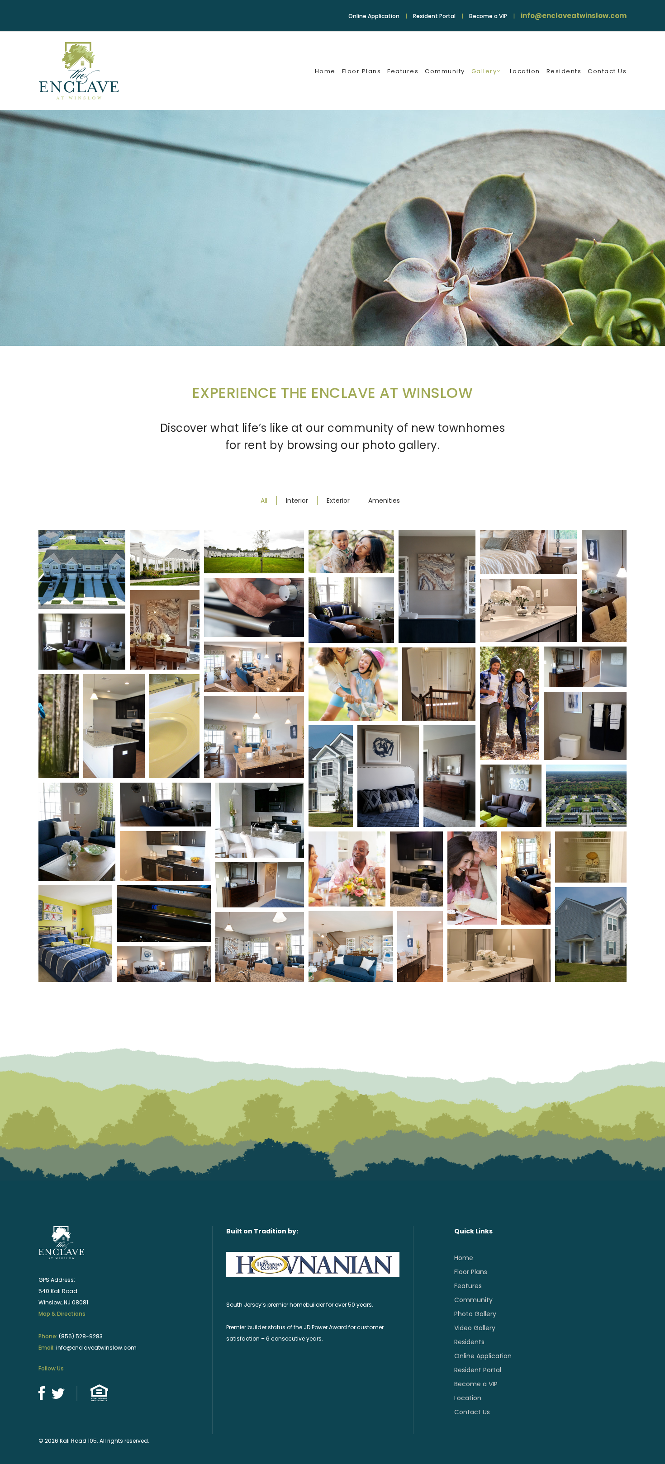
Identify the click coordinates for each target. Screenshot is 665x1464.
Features (468, 1285)
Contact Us (472, 1412)
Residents (469, 1341)
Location (467, 1398)
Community (473, 1299)
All (264, 500)
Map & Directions (62, 1314)
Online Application (373, 16)
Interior (297, 500)
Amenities (384, 500)
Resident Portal (434, 16)
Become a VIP (488, 16)
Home (463, 1257)
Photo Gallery (475, 1313)
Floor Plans (470, 1271)
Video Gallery (474, 1327)
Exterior (338, 500)
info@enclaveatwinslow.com (574, 15)
